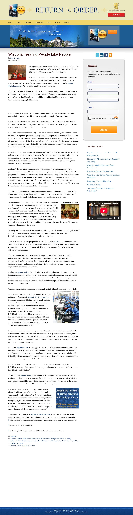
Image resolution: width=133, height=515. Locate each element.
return (57, 242)
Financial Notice (71, 512)
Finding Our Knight (17, 443)
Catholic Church (39, 439)
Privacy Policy (61, 512)
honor (62, 439)
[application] (104, 210)
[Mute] (114, 218)
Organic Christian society (38, 297)
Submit (103, 129)
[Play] (90, 218)
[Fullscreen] (118, 218)
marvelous (11, 441)
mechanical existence (22, 441)
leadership (68, 439)
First (89, 96)
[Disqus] (43, 476)
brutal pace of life (28, 439)
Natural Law (42, 441)
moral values (34, 441)
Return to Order (67, 441)
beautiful (19, 439)
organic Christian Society (41, 415)
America (13, 439)
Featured (13, 436)
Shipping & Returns (50, 512)
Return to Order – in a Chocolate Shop (23, 446)
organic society (23, 272)
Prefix (90, 89)
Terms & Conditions (82, 512)
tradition (75, 441)
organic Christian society (54, 441)
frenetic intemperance (52, 439)
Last (89, 103)
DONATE (116, 15)
